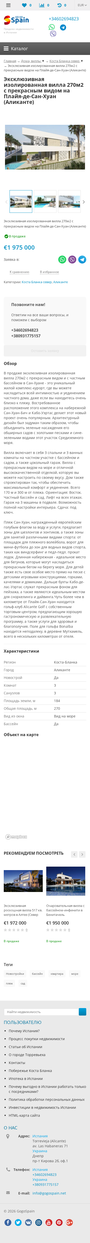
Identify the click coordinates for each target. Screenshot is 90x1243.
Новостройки (15, 974)
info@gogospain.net (49, 1193)
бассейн (37, 974)
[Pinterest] (59, 1223)
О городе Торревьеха (27, 1054)
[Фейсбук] (8, 1223)
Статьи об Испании (25, 1046)
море (74, 974)
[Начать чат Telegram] (65, 28)
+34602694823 (64, 19)
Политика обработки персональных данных (46, 1099)
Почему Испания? (24, 1030)
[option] (21, 201)
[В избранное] (40, 940)
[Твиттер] (18, 1223)
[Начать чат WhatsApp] (54, 28)
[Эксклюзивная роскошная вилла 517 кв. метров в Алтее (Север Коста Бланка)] (23, 881)
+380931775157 (25, 336)
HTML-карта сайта (24, 1115)
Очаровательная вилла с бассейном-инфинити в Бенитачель (65, 910)
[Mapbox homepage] (16, 837)
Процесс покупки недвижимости (37, 1038)
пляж (9, 983)
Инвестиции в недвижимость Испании (42, 1107)
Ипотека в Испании (26, 1078)
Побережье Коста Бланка (30, 1070)
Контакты (17, 1062)
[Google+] (69, 1223)
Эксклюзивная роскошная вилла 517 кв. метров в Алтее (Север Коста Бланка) (23, 910)
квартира (57, 974)
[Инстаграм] (38, 1223)
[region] (45, 791)
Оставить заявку (45, 351)
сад (23, 983)
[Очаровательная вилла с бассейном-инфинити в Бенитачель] (65, 881)
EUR (81, 5)
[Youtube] (49, 1223)
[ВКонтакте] (28, 1223)
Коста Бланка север (37, 282)
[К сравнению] (31, 940)
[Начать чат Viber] (53, 34)
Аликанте (60, 282)
